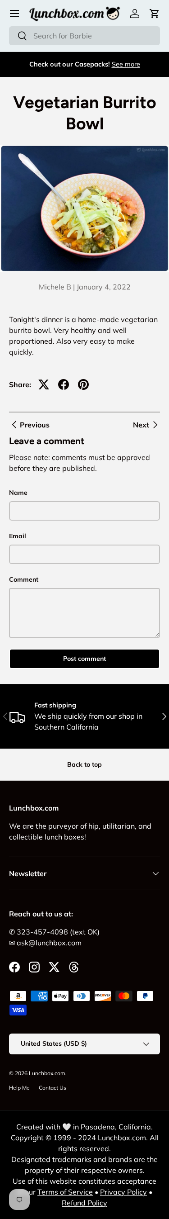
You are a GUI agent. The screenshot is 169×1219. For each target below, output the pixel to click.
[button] (154, 14)
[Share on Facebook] (63, 384)
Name (18, 493)
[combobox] (84, 35)
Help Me (19, 1087)
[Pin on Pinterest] (83, 384)
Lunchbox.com (47, 1073)
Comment (23, 579)
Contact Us (52, 1087)
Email (17, 536)
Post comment (84, 659)
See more (126, 64)
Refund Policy (84, 1202)
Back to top (84, 764)
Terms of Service (65, 1191)
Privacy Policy (123, 1191)
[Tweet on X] (44, 384)
